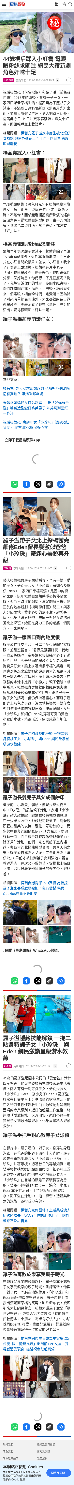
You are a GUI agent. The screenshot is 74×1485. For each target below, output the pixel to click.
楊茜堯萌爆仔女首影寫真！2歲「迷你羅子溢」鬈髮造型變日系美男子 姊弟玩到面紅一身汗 (36, 408)
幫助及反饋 (43, 1451)
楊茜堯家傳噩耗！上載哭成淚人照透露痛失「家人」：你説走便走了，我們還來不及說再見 (36, 1215)
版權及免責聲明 (46, 1444)
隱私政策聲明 (10, 1458)
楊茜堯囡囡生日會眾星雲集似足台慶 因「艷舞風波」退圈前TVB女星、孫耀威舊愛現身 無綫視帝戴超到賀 (36, 1344)
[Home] (18, 4)
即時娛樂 (8, 80)
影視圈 (7, 568)
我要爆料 (42, 1458)
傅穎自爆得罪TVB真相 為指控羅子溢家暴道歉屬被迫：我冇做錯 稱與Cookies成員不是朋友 (35, 888)
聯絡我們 (8, 1444)
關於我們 (8, 1451)
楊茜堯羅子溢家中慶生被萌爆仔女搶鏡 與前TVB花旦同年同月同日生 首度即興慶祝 (36, 138)
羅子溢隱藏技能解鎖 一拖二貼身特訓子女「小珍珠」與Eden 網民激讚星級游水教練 (36, 739)
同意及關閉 (58, 1472)
